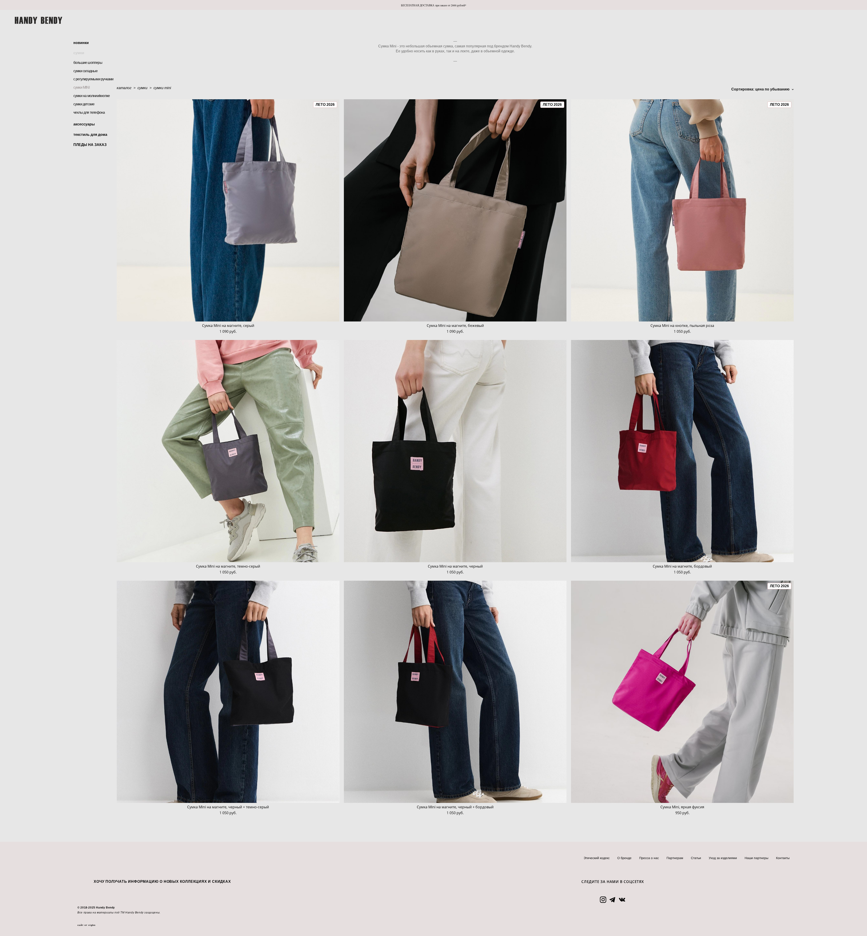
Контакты (783, 858)
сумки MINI (81, 87)
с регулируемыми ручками (93, 79)
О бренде (624, 858)
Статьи (696, 858)
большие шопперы (87, 63)
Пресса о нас (649, 858)
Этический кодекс (597, 858)
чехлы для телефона (89, 112)
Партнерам (675, 858)
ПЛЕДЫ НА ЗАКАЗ (90, 145)
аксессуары (84, 124)
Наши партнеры (756, 858)
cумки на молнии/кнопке (91, 96)
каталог (124, 88)
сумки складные (85, 71)
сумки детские (84, 104)
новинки (81, 43)
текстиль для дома (90, 134)
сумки (78, 53)
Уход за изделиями (723, 858)
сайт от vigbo (86, 925)
